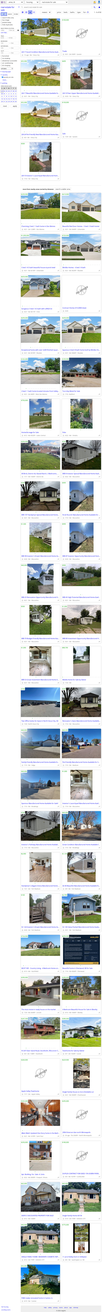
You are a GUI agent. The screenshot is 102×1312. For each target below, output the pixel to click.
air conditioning (7, 63)
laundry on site (8, 77)
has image (5, 20)
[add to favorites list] (22, 55)
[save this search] (99, 7)
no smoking (6, 58)
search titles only (8, 18)
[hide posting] (58, 55)
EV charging (6, 65)
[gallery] (30, 12)
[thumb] (26, 12)
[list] (23, 12)
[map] (34, 12)
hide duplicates (7, 25)
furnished (5, 56)
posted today (6, 22)
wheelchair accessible (9, 61)
